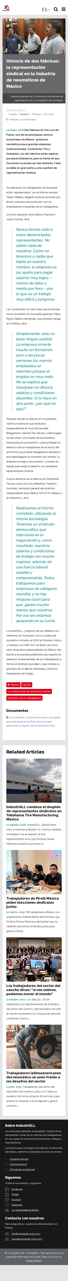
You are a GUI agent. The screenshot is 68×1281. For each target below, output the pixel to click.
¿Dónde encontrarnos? (22, 1169)
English (13, 114)
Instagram (16, 1204)
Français (36, 114)
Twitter (15, 1194)
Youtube (16, 1199)
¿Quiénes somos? (19, 1159)
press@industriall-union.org (26, 1239)
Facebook (17, 1189)
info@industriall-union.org (25, 1233)
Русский (49, 114)
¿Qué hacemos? (18, 1164)
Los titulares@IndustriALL (25, 1210)
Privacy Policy (33, 1260)
